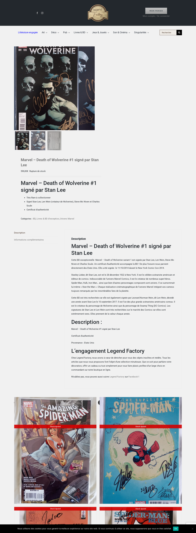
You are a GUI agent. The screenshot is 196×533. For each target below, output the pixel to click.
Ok (175, 528)
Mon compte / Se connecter (156, 16)
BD (34, 218)
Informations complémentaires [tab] (29, 239)
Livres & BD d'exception (48, 218)
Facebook (133, 376)
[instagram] (42, 13)
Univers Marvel (67, 218)
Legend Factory (117, 376)
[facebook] (37, 13)
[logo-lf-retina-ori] (98, 3)
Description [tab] (19, 232)
